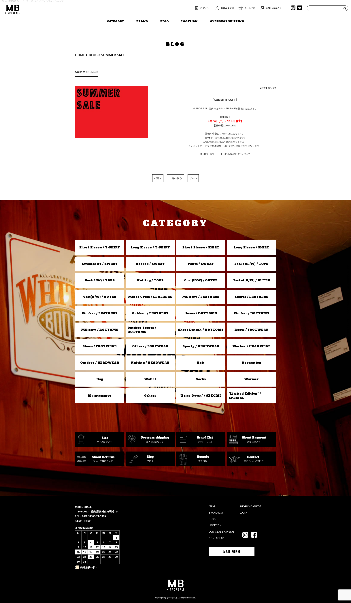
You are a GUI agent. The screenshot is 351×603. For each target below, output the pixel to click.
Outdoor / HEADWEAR (99, 363)
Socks (201, 379)
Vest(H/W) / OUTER (99, 297)
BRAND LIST (216, 512)
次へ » (193, 178)
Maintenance (99, 396)
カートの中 (249, 8)
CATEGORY (115, 21)
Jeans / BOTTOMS (201, 313)
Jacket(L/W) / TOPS (251, 264)
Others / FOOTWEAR (150, 346)
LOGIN (243, 512)
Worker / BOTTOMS (251, 313)
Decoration (251, 363)
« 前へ (157, 178)
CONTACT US (216, 538)
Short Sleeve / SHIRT (200, 247)
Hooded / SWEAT (150, 264)
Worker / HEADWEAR (251, 346)
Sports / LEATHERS (251, 297)
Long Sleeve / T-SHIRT (150, 247)
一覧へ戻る (175, 178)
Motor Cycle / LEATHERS (150, 297)
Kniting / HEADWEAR (150, 363)
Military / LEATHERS (200, 297)
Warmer (251, 379)
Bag (99, 379)
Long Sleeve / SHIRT (251, 247)
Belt (201, 363)
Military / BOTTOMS (99, 330)
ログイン (204, 8)
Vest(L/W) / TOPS (100, 280)
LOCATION (189, 21)
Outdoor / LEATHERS (150, 313)
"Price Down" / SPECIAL (201, 396)
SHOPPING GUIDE (250, 506)
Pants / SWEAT (201, 264)
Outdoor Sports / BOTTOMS (141, 330)
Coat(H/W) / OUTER (201, 280)
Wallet (150, 379)
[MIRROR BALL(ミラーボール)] (12, 8)
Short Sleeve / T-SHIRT (99, 247)
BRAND (142, 21)
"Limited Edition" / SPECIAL (245, 396)
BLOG (164, 21)
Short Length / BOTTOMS (201, 330)
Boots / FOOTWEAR (251, 330)
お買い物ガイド (273, 8)
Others (150, 396)
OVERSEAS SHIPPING (227, 21)
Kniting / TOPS (150, 280)
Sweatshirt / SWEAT (100, 264)
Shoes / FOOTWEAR (99, 346)
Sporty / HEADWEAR (200, 346)
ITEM (212, 506)
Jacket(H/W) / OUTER (251, 280)
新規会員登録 (227, 8)
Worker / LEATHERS (99, 313)
